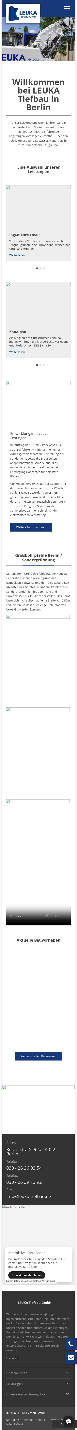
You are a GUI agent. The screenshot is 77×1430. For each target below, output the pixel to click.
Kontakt (14, 1358)
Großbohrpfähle (40, 268)
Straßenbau (40, 365)
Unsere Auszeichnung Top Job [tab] (28, 1394)
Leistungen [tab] (14, 1383)
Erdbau (44, 268)
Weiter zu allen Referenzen (38, 1056)
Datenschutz (14, 1423)
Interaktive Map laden (27, 1275)
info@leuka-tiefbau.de (28, 1196)
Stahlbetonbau (44, 365)
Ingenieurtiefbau (24, 235)
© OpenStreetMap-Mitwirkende (38, 1281)
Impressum (56, 1420)
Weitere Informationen (31, 527)
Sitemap (27, 1420)
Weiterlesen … (18, 255)
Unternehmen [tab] (16, 1373)
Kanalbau (17, 331)
